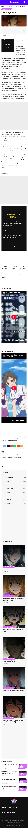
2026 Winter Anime (8, 627)
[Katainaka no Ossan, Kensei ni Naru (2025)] (14, 678)
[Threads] (14, 455)
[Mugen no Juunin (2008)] (14, 648)
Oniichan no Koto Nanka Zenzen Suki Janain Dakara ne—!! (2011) (13, 599)
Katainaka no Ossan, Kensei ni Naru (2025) (13, 691)
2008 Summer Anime (9, 659)
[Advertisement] (14, 116)
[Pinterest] (10, 455)
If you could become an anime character (8, 780)
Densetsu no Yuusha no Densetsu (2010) (9, 765)
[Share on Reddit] (14, 29)
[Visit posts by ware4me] (2, 452)
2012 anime (9, 436)
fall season (7, 438)
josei (19, 438)
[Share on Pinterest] (10, 29)
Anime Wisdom (22, 774)
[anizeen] (14, 2)
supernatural (14, 440)
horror (16, 438)
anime (19, 436)
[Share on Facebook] (5, 29)
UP (20, 819)
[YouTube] (7, 455)
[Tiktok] (14, 496)
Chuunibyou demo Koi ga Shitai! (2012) (8, 787)
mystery (22, 438)
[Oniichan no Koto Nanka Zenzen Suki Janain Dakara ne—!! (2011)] (14, 586)
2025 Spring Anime (8, 688)
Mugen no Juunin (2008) (9, 661)
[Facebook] (3, 455)
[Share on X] (7, 29)
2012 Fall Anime (6, 9)
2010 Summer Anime (22, 766)
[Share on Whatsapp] (12, 29)
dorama (3, 438)
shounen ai (8, 440)
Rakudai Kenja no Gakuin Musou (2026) (12, 569)
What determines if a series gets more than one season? (9, 772)
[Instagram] (9, 455)
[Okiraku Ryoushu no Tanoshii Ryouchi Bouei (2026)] (14, 617)
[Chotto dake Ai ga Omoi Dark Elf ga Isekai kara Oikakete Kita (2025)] (14, 707)
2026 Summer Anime (9, 566)
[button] (2, 2)
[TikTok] (12, 455)
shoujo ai (3, 440)
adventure (15, 436)
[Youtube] (14, 492)
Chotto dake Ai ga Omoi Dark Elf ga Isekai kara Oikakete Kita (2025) (13, 721)
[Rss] (17, 455)
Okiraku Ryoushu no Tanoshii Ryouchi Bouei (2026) (13, 631)
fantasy (12, 438)
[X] (5, 455)
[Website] (2, 455)
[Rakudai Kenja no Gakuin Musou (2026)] (14, 556)
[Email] (16, 29)
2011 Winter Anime (8, 596)
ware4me (7, 452)
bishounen (23, 436)
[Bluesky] (16, 455)
